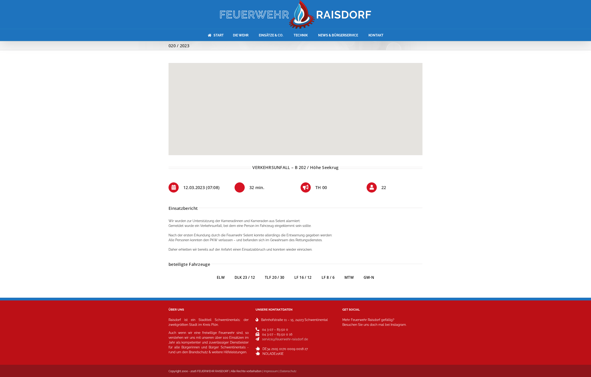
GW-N (369, 277)
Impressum (271, 371)
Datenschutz (288, 371)
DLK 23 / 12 (250, 277)
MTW (349, 277)
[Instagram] (347, 345)
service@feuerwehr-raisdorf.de (285, 339)
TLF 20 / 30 (274, 277)
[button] (295, 106)
